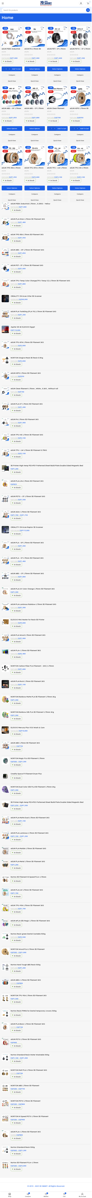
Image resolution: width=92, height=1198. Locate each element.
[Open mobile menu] (3, 3)
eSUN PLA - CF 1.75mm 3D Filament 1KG (27, 558)
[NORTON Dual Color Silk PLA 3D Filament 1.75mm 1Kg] (5, 792)
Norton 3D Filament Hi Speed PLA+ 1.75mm (28, 877)
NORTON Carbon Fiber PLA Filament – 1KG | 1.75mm (32, 666)
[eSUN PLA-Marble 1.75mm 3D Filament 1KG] (5, 852)
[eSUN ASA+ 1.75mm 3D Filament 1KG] (5, 517)
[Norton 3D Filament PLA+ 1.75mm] (5, 1167)
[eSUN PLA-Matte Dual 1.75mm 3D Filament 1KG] (5, 822)
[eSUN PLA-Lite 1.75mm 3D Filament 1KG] (5, 486)
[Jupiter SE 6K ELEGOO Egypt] (5, 332)
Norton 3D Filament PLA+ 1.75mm (24, 1162)
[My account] (81, 3)
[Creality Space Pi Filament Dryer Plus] (5, 777)
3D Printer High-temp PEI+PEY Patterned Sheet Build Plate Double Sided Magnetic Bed (47, 465)
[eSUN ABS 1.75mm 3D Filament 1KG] (5, 748)
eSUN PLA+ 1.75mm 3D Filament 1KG (26, 1132)
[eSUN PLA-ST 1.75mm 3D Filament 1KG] (5, 409)
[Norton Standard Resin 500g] (5, 1152)
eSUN (4, 52)
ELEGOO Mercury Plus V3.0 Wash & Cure (27, 727)
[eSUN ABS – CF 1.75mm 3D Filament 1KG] (34, 96)
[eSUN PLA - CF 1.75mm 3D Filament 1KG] (5, 563)
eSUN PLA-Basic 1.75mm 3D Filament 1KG (28, 1024)
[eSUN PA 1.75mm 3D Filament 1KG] (34, 36)
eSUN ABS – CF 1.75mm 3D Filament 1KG (27, 573)
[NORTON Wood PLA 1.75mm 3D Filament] (5, 954)
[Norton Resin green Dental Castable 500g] (5, 939)
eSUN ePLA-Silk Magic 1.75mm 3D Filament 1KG (30, 921)
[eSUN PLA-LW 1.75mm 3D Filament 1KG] (5, 895)
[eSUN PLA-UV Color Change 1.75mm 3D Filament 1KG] (5, 594)
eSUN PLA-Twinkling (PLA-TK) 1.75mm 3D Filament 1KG (33, 311)
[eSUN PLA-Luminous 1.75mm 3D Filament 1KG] (5, 838)
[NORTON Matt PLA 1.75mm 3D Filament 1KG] (5, 1075)
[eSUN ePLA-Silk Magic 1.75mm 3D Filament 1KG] (5, 924)
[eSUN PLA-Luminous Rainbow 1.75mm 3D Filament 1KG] (5, 609)
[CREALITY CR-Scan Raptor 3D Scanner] (5, 532)
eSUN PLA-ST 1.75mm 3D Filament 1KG (27, 404)
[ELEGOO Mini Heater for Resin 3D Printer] (5, 624)
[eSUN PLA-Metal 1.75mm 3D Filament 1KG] (5, 866)
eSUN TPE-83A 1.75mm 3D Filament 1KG (27, 234)
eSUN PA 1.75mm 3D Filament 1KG (25, 419)
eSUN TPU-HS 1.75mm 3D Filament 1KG (27, 435)
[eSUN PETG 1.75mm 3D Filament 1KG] (5, 1044)
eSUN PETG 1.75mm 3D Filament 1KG (26, 1039)
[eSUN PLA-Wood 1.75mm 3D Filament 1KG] (5, 640)
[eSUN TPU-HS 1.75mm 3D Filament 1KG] (80, 155)
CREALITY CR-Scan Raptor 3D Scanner (27, 527)
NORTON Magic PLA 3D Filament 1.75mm (28, 758)
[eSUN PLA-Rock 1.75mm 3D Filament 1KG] (5, 686)
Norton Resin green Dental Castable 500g (28, 934)
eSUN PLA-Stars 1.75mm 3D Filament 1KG (28, 219)
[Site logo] (46, 3)
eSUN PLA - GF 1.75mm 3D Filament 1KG (27, 543)
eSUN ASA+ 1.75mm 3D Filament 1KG (26, 512)
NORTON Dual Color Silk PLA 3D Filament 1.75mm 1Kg (33, 787)
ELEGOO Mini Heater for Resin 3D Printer (27, 620)
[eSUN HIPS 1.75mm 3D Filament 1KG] (80, 96)
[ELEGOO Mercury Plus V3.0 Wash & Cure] (5, 732)
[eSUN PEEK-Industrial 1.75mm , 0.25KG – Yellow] (12, 36)
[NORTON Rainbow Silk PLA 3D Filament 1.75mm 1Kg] (5, 717)
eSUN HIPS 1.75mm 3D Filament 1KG (26, 373)
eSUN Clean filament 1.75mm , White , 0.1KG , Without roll (34, 388)
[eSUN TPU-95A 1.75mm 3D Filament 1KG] (5, 910)
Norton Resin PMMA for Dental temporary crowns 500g (33, 1011)
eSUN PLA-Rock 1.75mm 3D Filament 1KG (28, 681)
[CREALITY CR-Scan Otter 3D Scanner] (5, 301)
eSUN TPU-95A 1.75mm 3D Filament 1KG (27, 905)
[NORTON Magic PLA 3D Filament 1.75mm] (5, 763)
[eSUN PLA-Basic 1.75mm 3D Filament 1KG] (5, 1029)
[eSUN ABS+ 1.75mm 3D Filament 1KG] (5, 985)
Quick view (12, 81)
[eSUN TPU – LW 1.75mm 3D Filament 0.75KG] (57, 155)
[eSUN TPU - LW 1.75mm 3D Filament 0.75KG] (5, 455)
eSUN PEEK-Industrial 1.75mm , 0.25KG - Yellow (30, 204)
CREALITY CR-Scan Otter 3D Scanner (26, 296)
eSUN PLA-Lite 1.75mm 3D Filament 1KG (27, 481)
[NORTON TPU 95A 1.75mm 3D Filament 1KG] (5, 1000)
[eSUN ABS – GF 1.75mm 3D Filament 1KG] (12, 96)
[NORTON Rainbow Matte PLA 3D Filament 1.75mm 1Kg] (5, 702)
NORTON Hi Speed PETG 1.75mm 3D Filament (29, 1116)
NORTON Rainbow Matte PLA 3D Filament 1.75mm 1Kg (33, 697)
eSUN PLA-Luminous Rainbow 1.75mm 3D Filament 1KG (33, 604)
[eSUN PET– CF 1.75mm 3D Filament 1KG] (57, 36)
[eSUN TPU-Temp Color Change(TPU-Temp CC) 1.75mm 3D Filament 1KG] (5, 285)
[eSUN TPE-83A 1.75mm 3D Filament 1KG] (12, 155)
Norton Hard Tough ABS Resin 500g (25, 965)
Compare (12, 75)
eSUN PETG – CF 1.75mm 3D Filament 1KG (28, 496)
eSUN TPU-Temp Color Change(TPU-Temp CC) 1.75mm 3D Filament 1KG (40, 281)
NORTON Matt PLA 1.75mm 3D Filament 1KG (29, 1070)
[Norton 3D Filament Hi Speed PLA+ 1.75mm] (5, 880)
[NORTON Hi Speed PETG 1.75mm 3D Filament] (5, 1121)
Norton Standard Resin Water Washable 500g (30, 1055)
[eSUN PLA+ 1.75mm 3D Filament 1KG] (5, 1137)
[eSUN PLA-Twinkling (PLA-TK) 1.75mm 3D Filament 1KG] (5, 316)
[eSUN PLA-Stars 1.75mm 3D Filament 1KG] (5, 224)
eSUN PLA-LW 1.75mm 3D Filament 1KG (27, 890)
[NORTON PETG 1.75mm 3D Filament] (5, 1106)
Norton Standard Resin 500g (23, 1147)
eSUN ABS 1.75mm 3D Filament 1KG (25, 743)
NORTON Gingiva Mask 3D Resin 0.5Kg (27, 358)
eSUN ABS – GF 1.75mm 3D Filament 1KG (27, 250)
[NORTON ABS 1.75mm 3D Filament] (5, 1090)
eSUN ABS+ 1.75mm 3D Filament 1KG (26, 980)
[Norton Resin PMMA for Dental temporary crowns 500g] (5, 1014)
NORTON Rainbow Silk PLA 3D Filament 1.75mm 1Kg (32, 712)
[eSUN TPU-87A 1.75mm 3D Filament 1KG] (34, 155)
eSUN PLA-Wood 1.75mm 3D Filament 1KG (28, 635)
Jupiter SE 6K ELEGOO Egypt (23, 327)
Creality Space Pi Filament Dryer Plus (26, 774)
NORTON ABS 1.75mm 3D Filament (25, 1085)
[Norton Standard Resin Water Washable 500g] (5, 1060)
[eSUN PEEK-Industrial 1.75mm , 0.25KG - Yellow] (5, 208)
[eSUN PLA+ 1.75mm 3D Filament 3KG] (5, 655)
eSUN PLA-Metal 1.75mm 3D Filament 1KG (28, 861)
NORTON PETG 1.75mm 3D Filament (25, 1101)
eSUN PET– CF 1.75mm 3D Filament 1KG (27, 265)
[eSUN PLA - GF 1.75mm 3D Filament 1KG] (5, 547)
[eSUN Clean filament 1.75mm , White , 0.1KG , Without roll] (57, 96)
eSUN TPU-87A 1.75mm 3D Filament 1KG (27, 342)
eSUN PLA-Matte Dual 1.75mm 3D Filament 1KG (30, 818)
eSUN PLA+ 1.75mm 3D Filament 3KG (26, 650)
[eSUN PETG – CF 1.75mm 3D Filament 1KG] (80, 36)
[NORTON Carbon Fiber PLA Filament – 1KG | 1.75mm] (5, 671)
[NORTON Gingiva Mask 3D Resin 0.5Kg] (5, 363)
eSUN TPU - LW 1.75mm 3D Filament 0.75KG (29, 450)
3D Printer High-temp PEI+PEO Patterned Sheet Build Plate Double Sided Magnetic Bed (47, 802)
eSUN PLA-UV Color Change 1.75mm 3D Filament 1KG (33, 589)
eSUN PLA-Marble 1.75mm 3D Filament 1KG (28, 848)
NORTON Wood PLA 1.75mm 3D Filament (28, 949)
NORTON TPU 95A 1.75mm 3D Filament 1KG (29, 995)
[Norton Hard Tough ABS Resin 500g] (5, 969)
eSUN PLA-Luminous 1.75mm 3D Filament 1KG (29, 833)
